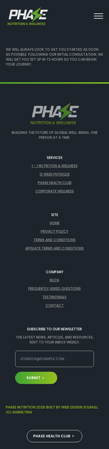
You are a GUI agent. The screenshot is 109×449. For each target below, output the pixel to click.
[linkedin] (64, 426)
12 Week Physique (55, 174)
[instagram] (55, 426)
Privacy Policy (54, 231)
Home (55, 223)
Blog (54, 280)
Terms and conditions (54, 240)
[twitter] (45, 426)
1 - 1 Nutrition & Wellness (55, 166)
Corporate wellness (54, 191)
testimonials (54, 297)
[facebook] (35, 426)
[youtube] (74, 426)
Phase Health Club (55, 182)
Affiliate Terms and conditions (54, 248)
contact (55, 305)
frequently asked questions (54, 288)
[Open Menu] (98, 16)
